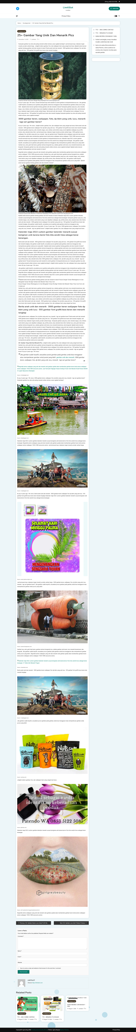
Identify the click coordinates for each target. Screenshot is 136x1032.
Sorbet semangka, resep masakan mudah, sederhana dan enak (106, 41)
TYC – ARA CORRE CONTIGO (26, 1017)
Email (19, 956)
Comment (21, 936)
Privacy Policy (66, 16)
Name (20, 951)
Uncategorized (21, 31)
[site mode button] (115, 16)
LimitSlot (68, 7)
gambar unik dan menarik (65, 357)
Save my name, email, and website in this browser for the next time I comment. (40, 968)
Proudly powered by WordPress (39, 1029)
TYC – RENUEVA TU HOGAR (50, 1017)
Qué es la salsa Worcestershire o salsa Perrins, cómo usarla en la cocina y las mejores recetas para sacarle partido (105, 48)
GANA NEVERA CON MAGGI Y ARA (76, 1005)
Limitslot (33, 39)
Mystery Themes (64, 1029)
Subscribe (115, 8)
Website (20, 962)
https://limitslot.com (37, 982)
